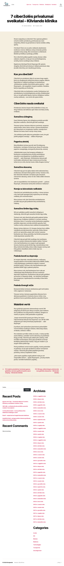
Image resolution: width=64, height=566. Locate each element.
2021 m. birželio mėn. (39, 519)
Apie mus (29, 4)
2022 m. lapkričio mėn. (39, 487)
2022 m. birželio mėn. (39, 492)
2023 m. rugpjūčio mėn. (39, 463)
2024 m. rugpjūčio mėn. (39, 440)
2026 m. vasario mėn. (39, 413)
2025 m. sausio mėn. (38, 431)
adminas (29, 25)
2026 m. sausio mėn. (38, 416)
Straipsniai (10, 562)
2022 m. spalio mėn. (38, 489)
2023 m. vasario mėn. (39, 478)
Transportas (35, 4)
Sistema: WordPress (19, 562)
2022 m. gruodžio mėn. (39, 484)
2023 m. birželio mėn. (39, 469)
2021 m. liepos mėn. (38, 516)
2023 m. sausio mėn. (38, 481)
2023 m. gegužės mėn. (39, 472)
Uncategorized (37, 550)
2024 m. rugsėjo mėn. (39, 437)
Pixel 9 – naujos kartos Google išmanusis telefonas (15, 415)
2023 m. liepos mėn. (38, 466)
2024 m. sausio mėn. (38, 457)
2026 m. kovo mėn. (38, 410)
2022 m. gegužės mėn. (39, 495)
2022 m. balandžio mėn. (39, 498)
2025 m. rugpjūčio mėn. (39, 428)
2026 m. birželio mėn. (39, 402)
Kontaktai (54, 4)
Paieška (4, 387)
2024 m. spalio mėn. (38, 434)
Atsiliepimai (48, 4)
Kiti (34, 536)
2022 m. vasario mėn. (39, 504)
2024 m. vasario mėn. (39, 454)
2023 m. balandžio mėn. (39, 475)
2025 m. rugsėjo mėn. (39, 425)
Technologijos (37, 544)
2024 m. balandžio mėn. (39, 449)
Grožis (35, 533)
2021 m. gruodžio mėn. (39, 510)
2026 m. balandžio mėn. (39, 408)
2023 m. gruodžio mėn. (39, 460)
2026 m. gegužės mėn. (39, 405)
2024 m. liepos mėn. (38, 443)
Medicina (42, 4)
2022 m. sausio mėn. (38, 507)
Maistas (35, 539)
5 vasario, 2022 (38, 25)
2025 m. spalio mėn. (38, 422)
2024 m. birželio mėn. (39, 446)
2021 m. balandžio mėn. (39, 522)
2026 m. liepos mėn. (38, 399)
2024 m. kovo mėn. (38, 451)
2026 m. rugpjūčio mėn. (39, 396)
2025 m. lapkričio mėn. (39, 419)
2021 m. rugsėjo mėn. (39, 513)
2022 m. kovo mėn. (38, 501)
